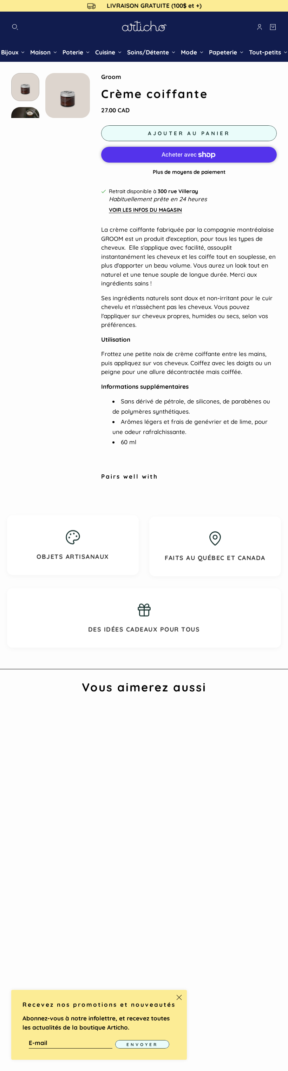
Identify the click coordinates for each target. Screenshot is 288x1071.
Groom (111, 76)
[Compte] (259, 27)
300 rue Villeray (178, 191)
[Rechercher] (15, 27)
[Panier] (273, 27)
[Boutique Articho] (144, 27)
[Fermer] (179, 997)
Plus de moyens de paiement (189, 172)
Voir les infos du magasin (145, 209)
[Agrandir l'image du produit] (67, 95)
